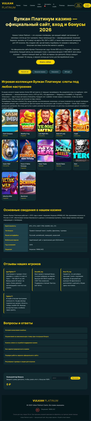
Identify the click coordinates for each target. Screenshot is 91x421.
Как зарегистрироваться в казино (17, 349)
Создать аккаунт (87, 5)
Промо (18, 5)
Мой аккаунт (78, 5)
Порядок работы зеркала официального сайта (21, 355)
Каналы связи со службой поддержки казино (21, 343)
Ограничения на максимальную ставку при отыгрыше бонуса (27, 336)
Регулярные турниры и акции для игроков (20, 361)
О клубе (54, 5)
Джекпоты (71, 5)
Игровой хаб (24, 72)
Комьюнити (55, 72)
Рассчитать (75, 378)
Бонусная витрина (40, 72)
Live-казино (39, 5)
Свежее (32, 5)
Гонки (25, 5)
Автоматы (47, 5)
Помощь (62, 5)
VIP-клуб (67, 72)
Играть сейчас (45, 62)
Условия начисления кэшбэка (15, 330)
